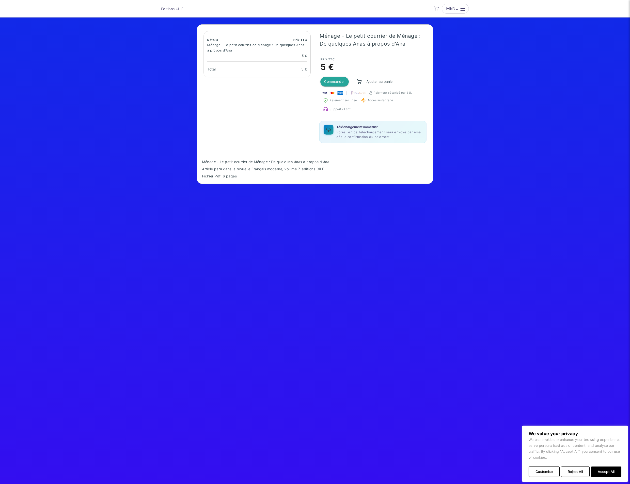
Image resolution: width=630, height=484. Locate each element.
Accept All (606, 471)
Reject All (575, 471)
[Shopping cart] (436, 8)
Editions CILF (172, 9)
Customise (544, 471)
